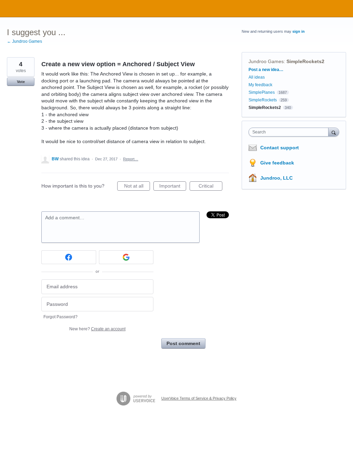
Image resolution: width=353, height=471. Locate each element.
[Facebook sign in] (68, 257)
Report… (130, 159)
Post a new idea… (266, 69)
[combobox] (290, 132)
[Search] (333, 132)
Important (172, 187)
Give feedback (277, 163)
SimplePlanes (262, 92)
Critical (210, 187)
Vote (21, 82)
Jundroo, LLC (276, 178)
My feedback (260, 84)
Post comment (183, 343)
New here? (97, 329)
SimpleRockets (263, 100)
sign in (298, 31)
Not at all (137, 187)
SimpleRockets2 (305, 61)
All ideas (257, 77)
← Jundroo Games (24, 41)
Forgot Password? (60, 316)
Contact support (279, 147)
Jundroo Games (266, 61)
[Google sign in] (126, 257)
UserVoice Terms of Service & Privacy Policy (198, 398)
